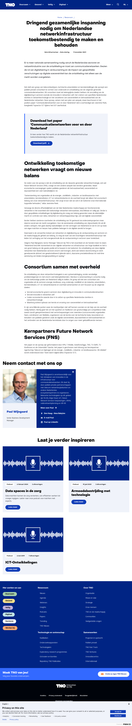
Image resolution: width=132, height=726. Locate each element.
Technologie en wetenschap (51, 633)
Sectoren (9, 621)
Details (4, 719)
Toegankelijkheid (71, 695)
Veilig (50, 5)
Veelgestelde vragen (94, 621)
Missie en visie (91, 598)
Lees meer (12, 508)
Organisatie (90, 593)
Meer (108, 5)
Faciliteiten (44, 638)
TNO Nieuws (44, 626)
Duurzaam (23, 5)
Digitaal (62, 5)
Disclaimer (84, 695)
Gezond (38, 5)
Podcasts (43, 612)
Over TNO (88, 588)
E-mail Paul (49, 418)
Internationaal (91, 661)
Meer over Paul (47, 408)
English (4, 704)
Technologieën (45, 647)
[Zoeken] (118, 4)
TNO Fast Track (92, 647)
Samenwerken (90, 633)
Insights (43, 607)
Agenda (43, 598)
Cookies (43, 695)
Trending (43, 621)
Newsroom (43, 588)
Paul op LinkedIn (51, 422)
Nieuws (42, 593)
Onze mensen (91, 607)
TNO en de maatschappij (95, 612)
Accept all (118, 711)
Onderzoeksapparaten (49, 643)
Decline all (118, 715)
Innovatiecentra (92, 657)
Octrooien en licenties (48, 657)
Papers (42, 616)
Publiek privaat (91, 643)
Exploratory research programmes (53, 652)
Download (42, 144)
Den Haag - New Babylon (54, 413)
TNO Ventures (91, 652)
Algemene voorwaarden (64, 701)
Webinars (43, 603)
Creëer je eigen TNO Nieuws (116, 674)
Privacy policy (14, 719)
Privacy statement (55, 695)
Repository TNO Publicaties (50, 661)
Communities (90, 616)
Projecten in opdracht (94, 638)
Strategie (89, 603)
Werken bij (10, 628)
